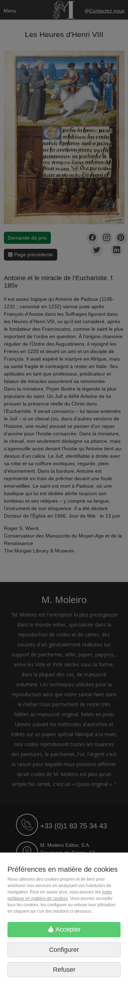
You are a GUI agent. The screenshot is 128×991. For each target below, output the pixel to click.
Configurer (64, 949)
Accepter (67, 929)
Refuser (64, 969)
